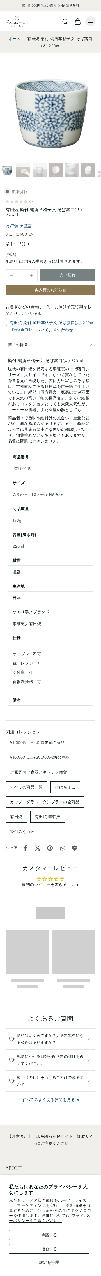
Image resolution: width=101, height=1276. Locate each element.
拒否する (49, 1249)
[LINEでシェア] (74, 848)
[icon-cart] (77, 21)
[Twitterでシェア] (37, 848)
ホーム (15, 38)
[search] (65, 21)
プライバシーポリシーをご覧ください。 (50, 1218)
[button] (67, 275)
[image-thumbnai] (7, 170)
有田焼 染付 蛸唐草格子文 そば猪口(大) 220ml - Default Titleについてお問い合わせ (52, 326)
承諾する (49, 1235)
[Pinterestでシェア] (50, 848)
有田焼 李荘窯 (18, 226)
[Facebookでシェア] (25, 848)
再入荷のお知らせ (50, 290)
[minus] (11, 275)
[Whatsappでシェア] (62, 848)
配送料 (12, 261)
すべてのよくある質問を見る (48, 1099)
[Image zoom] (50, 110)
